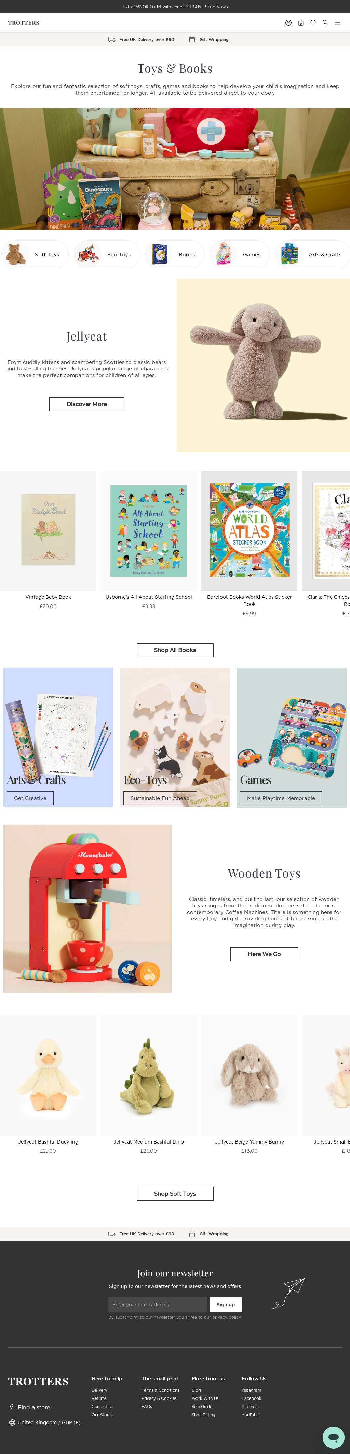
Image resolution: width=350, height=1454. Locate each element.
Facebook (251, 1398)
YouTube (250, 1414)
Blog (196, 1390)
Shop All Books (175, 650)
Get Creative (30, 798)
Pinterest (250, 1406)
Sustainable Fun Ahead (160, 798)
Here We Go (264, 954)
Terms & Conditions (160, 1390)
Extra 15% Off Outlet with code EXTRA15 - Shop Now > (176, 6)
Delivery (99, 1390)
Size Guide (202, 1406)
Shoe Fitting (203, 1414)
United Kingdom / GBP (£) (49, 1422)
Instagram (251, 1390)
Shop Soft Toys (175, 1193)
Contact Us (102, 1406)
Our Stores (102, 1414)
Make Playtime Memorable (281, 798)
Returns (99, 1398)
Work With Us (205, 1398)
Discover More (87, 404)
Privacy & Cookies (159, 1398)
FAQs (147, 1406)
